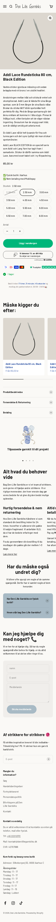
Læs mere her (10, 554)
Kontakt (7, 811)
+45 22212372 (14, 836)
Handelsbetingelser (13, 786)
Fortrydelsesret (11, 791)
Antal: (6, 224)
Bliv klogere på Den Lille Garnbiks (12, 804)
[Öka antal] (20, 231)
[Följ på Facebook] (5, 903)
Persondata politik (12, 797)
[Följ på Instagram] (13, 903)
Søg (5, 780)
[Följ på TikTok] (21, 903)
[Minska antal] (7, 231)
